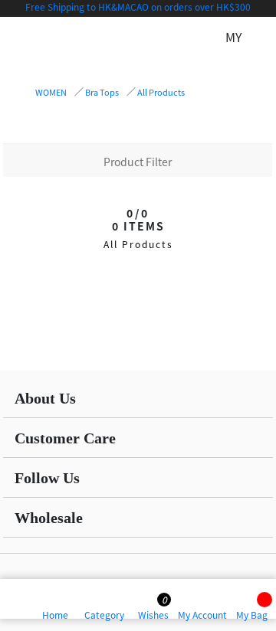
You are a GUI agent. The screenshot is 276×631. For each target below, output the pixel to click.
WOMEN (51, 92)
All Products (161, 92)
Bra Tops (102, 92)
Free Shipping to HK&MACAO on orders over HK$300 (138, 6)
